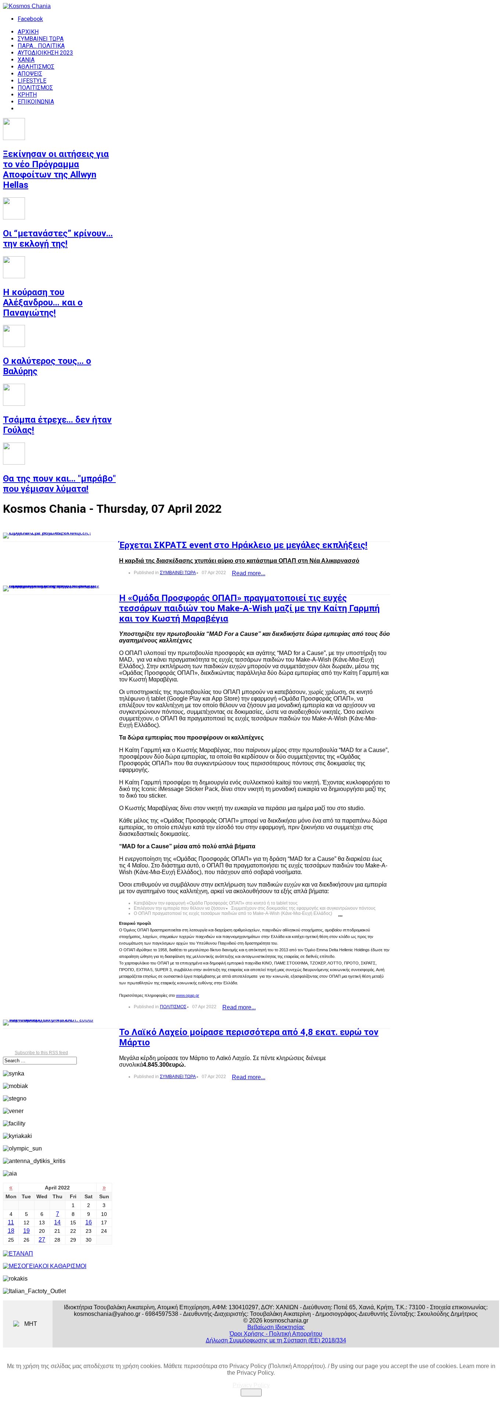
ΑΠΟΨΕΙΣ (30, 73)
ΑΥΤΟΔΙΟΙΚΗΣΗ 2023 (45, 52)
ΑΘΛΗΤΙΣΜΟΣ (36, 66)
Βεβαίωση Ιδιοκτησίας (276, 1327)
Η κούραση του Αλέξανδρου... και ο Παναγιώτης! (43, 302)
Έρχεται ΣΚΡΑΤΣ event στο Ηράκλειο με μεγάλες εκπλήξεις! (243, 545)
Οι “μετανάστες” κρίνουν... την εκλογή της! (58, 238)
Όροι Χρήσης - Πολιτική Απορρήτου (276, 1334)
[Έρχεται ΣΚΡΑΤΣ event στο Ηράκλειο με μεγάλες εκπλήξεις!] (51, 535)
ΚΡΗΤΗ (27, 94)
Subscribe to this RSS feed (41, 1052)
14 (57, 1222)
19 (26, 1231)
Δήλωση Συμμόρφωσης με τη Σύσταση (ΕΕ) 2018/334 (276, 1340)
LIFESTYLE (32, 80)
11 (11, 1222)
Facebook (30, 18)
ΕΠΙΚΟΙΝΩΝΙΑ (36, 101)
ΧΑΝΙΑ (26, 59)
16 (88, 1222)
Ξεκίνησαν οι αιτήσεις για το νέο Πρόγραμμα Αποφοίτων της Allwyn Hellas (56, 169)
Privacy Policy (251, 1385)
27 (42, 1239)
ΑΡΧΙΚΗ (28, 31)
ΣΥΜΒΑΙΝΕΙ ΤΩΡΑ (41, 38)
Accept (251, 1392)
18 (11, 1231)
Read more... (248, 573)
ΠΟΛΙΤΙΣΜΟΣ (35, 87)
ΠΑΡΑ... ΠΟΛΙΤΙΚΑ (41, 45)
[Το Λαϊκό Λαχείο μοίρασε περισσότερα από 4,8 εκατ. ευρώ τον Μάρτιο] (51, 1023)
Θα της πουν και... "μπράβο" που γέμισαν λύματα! (59, 483)
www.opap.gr (187, 995)
